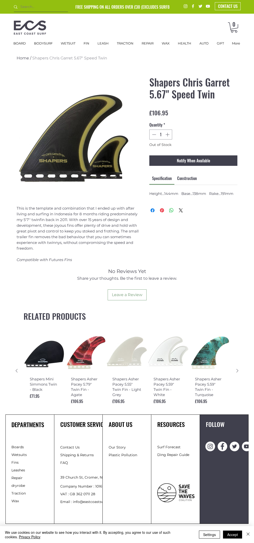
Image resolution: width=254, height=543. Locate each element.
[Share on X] (181, 210)
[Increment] (167, 134)
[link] (162, 178)
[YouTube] (207, 6)
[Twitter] (200, 6)
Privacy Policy (29, 536)
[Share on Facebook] (153, 210)
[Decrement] (153, 134)
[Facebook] (192, 6)
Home (23, 58)
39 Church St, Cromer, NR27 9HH (89, 477)
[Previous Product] (17, 371)
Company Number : (77, 486)
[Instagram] (185, 6)
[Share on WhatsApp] (171, 210)
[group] (127, 370)
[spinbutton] (160, 134)
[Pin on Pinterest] (162, 210)
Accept (232, 534)
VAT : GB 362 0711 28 (77, 494)
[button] (234, 27)
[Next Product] (237, 371)
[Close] (248, 534)
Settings (209, 534)
